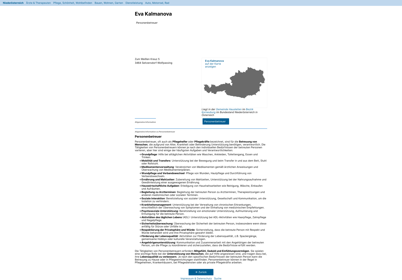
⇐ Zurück (201, 272)
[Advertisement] (201, 41)
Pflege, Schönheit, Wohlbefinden (72, 2)
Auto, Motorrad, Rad (157, 2)
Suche (217, 278)
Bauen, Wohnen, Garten (109, 2)
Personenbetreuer (215, 121)
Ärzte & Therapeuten (38, 2)
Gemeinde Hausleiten (229, 109)
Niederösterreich (13, 2)
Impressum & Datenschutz (196, 278)
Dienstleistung (134, 2)
